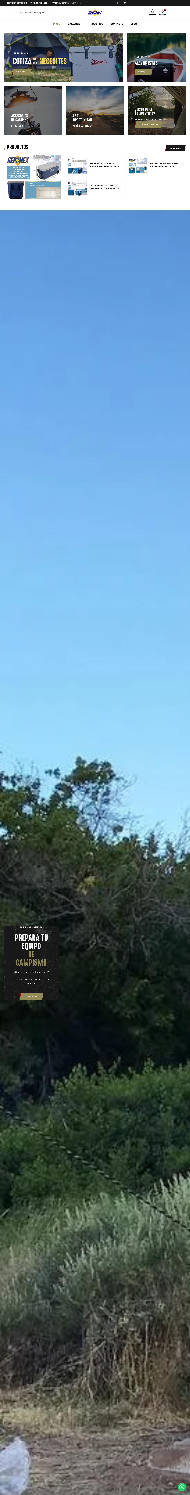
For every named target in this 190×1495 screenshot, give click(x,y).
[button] (31, 996)
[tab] (175, 148)
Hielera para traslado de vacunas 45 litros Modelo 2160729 (104, 189)
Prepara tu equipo (31, 950)
